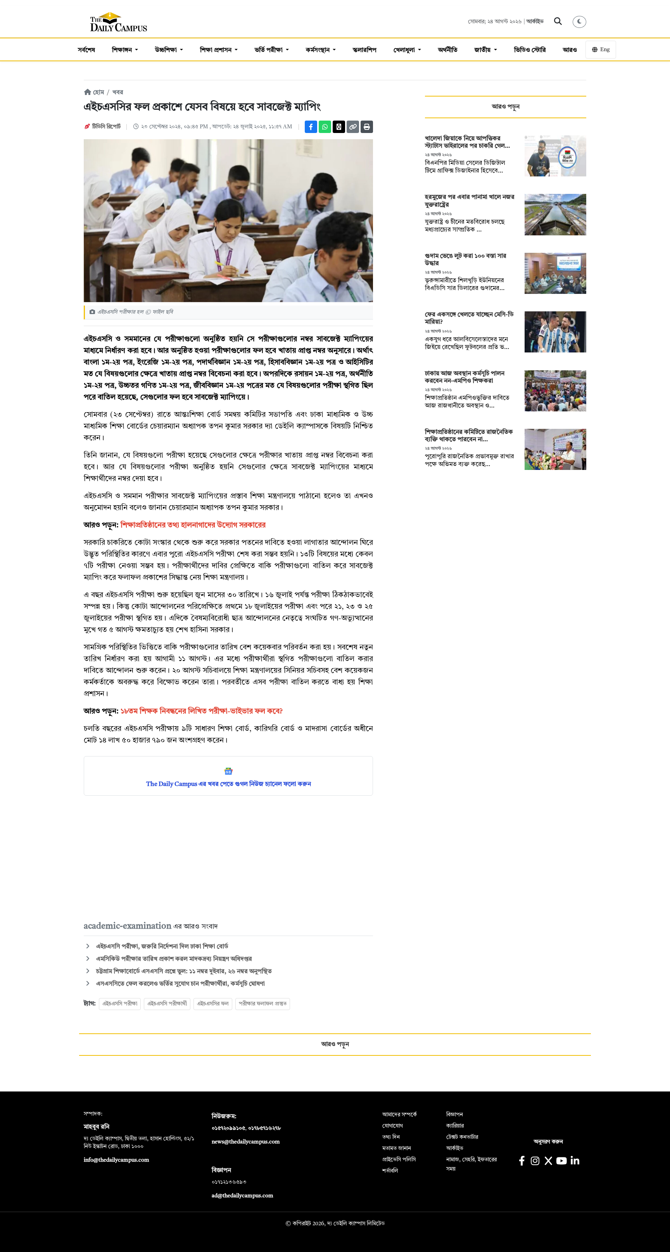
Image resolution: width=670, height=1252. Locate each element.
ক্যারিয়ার (455, 1126)
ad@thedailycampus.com (242, 1195)
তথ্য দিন (391, 1137)
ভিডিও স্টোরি (530, 50)
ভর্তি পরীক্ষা (269, 50)
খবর (117, 93)
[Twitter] (339, 127)
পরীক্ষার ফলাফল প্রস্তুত (263, 1004)
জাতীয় (483, 50)
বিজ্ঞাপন (454, 1114)
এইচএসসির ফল (213, 1004)
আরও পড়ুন (506, 107)
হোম (98, 93)
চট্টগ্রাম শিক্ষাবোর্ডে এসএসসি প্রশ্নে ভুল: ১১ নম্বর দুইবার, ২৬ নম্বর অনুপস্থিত (183, 972)
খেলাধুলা (405, 50)
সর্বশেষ (86, 50)
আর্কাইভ (535, 21)
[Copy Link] (353, 127)
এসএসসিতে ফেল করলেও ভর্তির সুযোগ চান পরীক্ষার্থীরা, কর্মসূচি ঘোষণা (180, 984)
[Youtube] (562, 1162)
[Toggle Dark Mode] (580, 22)
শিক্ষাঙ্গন (122, 50)
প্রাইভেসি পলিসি (399, 1159)
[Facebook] (311, 127)
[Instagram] (535, 1162)
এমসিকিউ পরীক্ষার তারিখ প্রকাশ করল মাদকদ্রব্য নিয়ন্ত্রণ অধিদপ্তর (173, 959)
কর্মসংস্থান (318, 50)
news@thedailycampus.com (246, 1142)
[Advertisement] (228, 857)
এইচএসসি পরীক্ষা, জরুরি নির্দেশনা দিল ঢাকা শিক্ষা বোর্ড (161, 947)
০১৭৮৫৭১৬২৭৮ (264, 1128)
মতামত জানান (396, 1148)
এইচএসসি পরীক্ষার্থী (167, 1004)
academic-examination (128, 926)
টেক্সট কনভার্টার (462, 1137)
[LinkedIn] (575, 1162)
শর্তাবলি (390, 1171)
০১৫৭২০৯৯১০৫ (228, 1128)
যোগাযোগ (392, 1126)
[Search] (558, 22)
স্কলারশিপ (364, 50)
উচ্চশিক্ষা (166, 50)
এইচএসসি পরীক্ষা (119, 1004)
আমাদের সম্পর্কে (399, 1114)
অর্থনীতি (448, 50)
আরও (570, 50)
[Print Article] (367, 127)
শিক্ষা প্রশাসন (216, 50)
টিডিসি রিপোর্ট (106, 127)
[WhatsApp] (325, 127)
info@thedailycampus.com (116, 1160)
